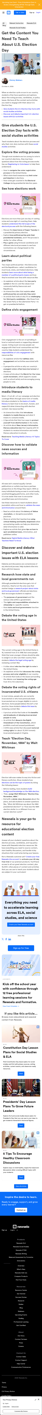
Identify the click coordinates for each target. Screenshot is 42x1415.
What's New (21, 1269)
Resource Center (21, 1290)
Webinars (21, 1311)
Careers (21, 1346)
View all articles (21, 1186)
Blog (21, 1308)
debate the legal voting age (20, 660)
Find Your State (21, 1280)
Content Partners (21, 1339)
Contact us (21, 1210)
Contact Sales (21, 1356)
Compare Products (21, 1276)
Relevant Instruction (16, 23)
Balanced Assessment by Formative (21, 1257)
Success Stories (21, 1297)
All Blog (4, 24)
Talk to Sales (20, 12)
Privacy (4, 1387)
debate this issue (27, 706)
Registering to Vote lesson (18, 164)
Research (21, 1301)
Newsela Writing (21, 1254)
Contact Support (21, 1360)
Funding (21, 1318)
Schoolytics (21, 1261)
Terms (4, 1382)
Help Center (21, 1364)
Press (21, 1343)
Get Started (21, 1294)
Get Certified (21, 1325)
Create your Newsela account (21, 924)
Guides (21, 1304)
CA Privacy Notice (8, 1391)
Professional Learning (21, 1322)
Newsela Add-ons (21, 1273)
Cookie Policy (6, 1396)
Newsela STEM (21, 1250)
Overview (21, 1266)
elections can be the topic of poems (16, 783)
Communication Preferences (21, 1367)
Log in (38, 12)
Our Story (21, 1336)
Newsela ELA (31, 23)
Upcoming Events (21, 1315)
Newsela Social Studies (18, 28)
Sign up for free (21, 948)
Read (21, 1073)
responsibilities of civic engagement (16, 352)
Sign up (32, 12)
